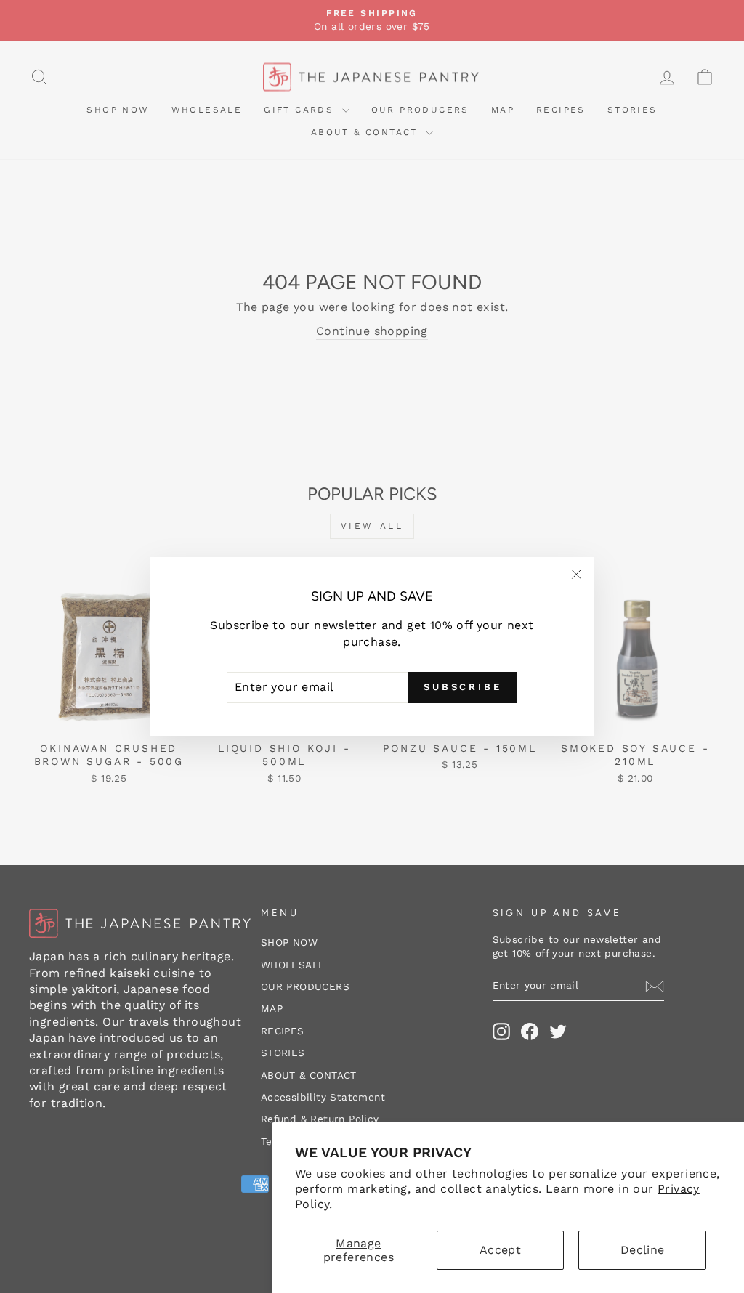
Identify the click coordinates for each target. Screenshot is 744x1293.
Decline (642, 1250)
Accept (500, 1250)
